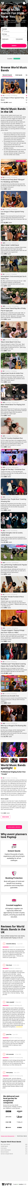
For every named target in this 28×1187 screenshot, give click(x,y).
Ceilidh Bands (4, 1146)
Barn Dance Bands (5, 1144)
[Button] (13, 86)
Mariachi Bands (5, 1152)
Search (18, 3)
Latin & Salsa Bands (6, 1150)
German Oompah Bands (7, 1153)
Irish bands (4, 1148)
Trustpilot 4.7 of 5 (19, 1184)
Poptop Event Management (7, 1136)
